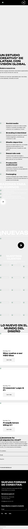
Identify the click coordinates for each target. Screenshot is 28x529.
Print (9, 351)
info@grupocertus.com (7, 501)
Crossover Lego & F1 (13, 389)
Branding (5, 351)
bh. (6, 513)
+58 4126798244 (5, 498)
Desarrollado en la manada (8, 490)
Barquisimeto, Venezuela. (7, 497)
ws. (10, 513)
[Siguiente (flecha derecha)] (2, 528)
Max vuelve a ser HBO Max (13, 354)
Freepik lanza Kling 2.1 (11, 424)
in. (2, 513)
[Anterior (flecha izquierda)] (0, 528)
